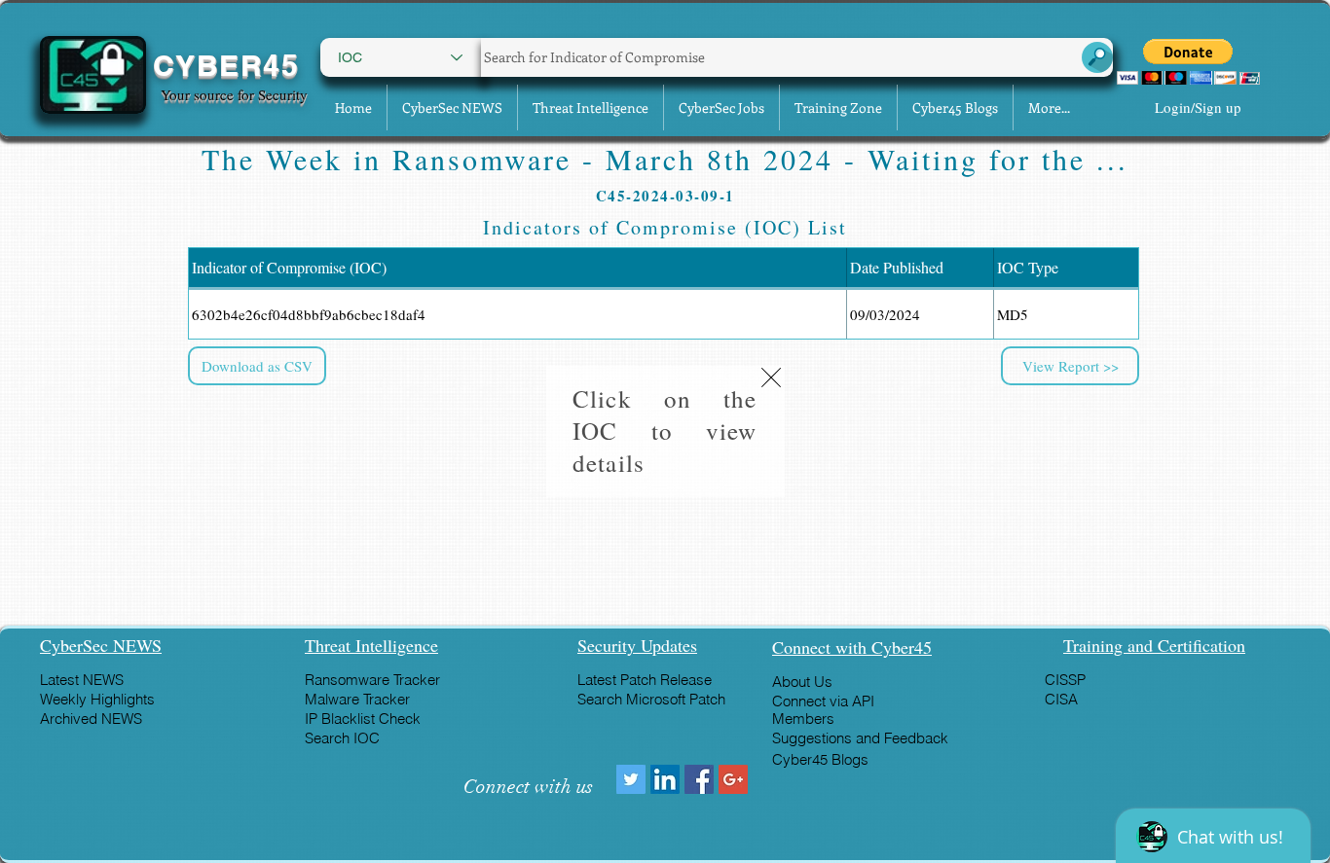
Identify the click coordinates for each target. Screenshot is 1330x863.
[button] (771, 377)
